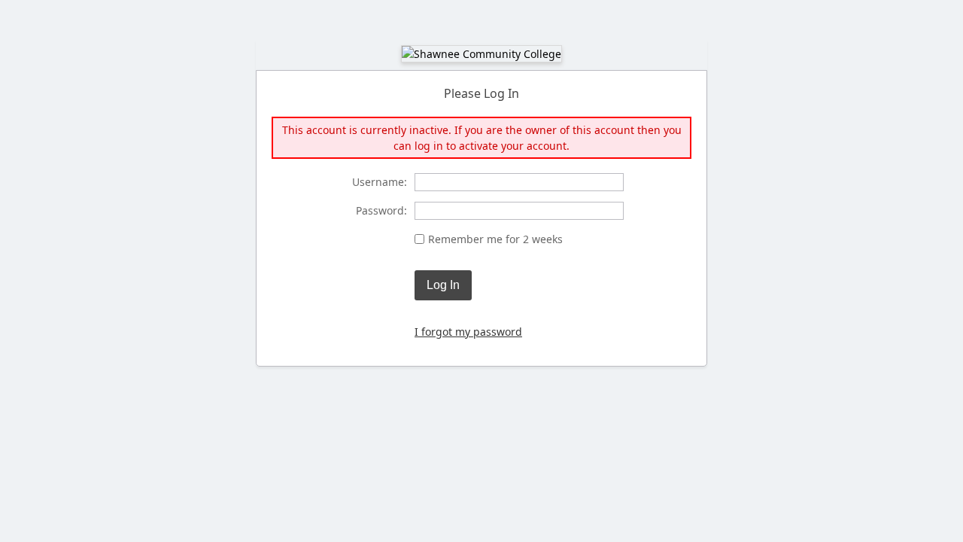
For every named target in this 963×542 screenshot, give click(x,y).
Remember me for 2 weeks (495, 239)
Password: (381, 210)
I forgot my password (468, 331)
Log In (443, 285)
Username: (379, 182)
